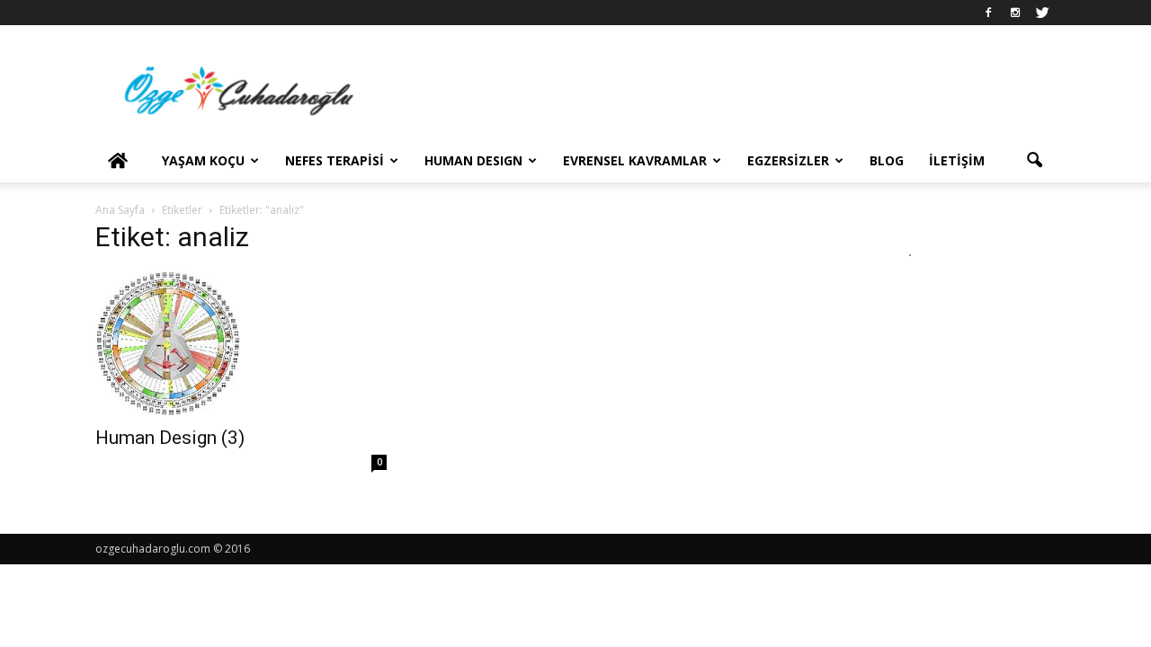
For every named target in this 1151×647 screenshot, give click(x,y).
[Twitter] (1042, 12)
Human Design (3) (170, 437)
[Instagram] (1015, 12)
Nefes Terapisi (334, 160)
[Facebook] (988, 12)
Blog (887, 160)
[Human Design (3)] (241, 343)
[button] (1034, 160)
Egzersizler (788, 160)
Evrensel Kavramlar (635, 160)
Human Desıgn (473, 160)
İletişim (957, 160)
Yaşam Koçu (203, 160)
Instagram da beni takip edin (921, 287)
